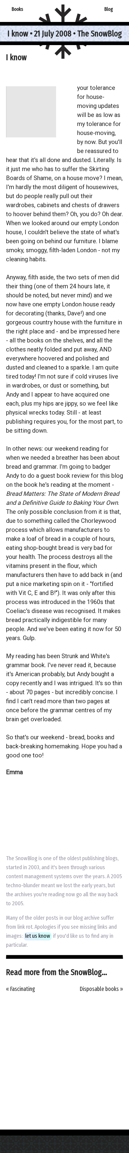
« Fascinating (20, 989)
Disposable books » (101, 989)
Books (17, 9)
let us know (37, 936)
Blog (108, 9)
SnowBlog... (89, 972)
